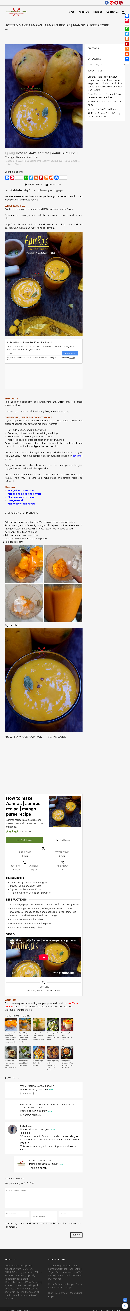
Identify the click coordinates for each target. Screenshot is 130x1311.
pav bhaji (77, 455)
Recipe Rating (12, 1183)
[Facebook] (126, 15)
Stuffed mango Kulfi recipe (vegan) (38, 1063)
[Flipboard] (126, 43)
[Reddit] (126, 54)
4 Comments (72, 161)
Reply (51, 1089)
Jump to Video (55, 184)
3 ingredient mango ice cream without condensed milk (38, 1036)
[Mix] (126, 48)
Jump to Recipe (34, 184)
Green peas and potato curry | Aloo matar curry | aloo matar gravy (67, 1064)
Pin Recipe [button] (64, 840)
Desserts (31, 161)
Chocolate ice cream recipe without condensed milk (10, 1064)
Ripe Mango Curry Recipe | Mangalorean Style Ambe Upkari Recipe (53, 1065)
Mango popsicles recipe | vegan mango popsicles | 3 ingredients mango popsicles (11, 1037)
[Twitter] (126, 33)
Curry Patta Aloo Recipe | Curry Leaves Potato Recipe (65, 1286)
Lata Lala (26, 1126)
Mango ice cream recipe (21, 503)
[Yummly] (126, 38)
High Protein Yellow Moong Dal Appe (65, 1295)
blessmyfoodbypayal (51, 161)
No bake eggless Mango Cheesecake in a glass (66, 1036)
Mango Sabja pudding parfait (24, 493)
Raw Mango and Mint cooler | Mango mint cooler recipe (53, 1036)
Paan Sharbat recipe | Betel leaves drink (23, 1063)
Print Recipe (26, 840)
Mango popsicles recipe (21, 497)
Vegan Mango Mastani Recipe (37, 1086)
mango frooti (15, 500)
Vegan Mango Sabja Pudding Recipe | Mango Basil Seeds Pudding (24, 1037)
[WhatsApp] (126, 28)
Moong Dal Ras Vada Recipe (103, 109)
